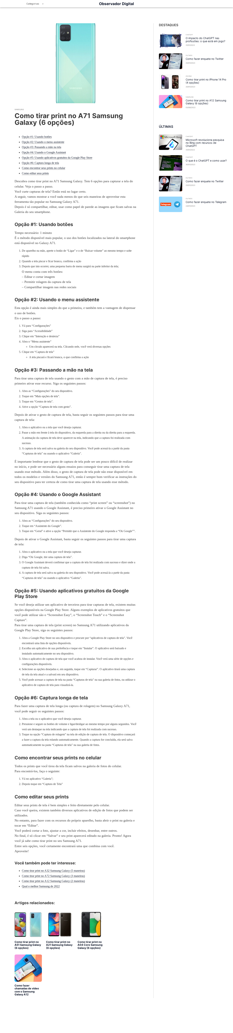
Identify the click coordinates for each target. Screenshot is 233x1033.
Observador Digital (116, 3)
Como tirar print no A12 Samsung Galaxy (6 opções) (206, 102)
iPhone (189, 76)
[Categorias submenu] (43, 4)
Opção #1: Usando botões (37, 136)
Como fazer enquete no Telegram (206, 202)
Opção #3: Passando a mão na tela (41, 147)
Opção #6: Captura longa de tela (40, 162)
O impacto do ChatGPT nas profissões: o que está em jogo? (205, 40)
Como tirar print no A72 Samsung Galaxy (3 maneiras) (53, 875)
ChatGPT (189, 35)
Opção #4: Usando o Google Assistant (44, 152)
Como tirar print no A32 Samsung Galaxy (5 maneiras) (53, 870)
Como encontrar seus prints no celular (43, 168)
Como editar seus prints (35, 173)
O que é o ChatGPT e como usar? (206, 160)
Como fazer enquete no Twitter (205, 58)
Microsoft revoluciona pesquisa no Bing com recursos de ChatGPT (205, 142)
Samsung (19, 109)
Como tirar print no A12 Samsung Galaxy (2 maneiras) (53, 881)
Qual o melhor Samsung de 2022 (41, 886)
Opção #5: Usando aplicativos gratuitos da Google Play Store (57, 157)
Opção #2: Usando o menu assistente (43, 142)
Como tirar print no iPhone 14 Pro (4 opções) (206, 81)
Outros (189, 55)
